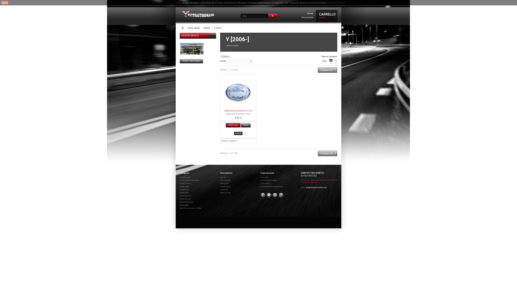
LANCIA (206, 28)
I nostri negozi (190, 35)
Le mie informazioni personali (272, 187)
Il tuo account (307, 17)
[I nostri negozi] (198, 48)
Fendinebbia (184, 193)
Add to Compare (230, 141)
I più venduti (224, 183)
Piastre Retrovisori (186, 202)
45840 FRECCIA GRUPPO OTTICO (238, 111)
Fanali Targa (184, 187)
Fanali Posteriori (186, 183)
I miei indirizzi (266, 183)
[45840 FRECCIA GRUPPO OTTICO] (238, 93)
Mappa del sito (225, 193)
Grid (330, 63)
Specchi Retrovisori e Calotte (190, 208)
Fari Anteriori (184, 190)
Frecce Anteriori (186, 196)
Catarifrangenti (185, 177)
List (335, 63)
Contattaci (224, 190)
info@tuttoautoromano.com (316, 187)
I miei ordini (265, 177)
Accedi (310, 13)
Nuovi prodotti (225, 180)
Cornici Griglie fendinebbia (189, 180)
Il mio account (267, 173)
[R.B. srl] (197, 14)
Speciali (223, 177)
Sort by (223, 61)
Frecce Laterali (194, 28)
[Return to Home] (182, 28)
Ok (5, 3)
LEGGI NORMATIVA (336, 3)
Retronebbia (184, 205)
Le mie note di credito (269, 180)
